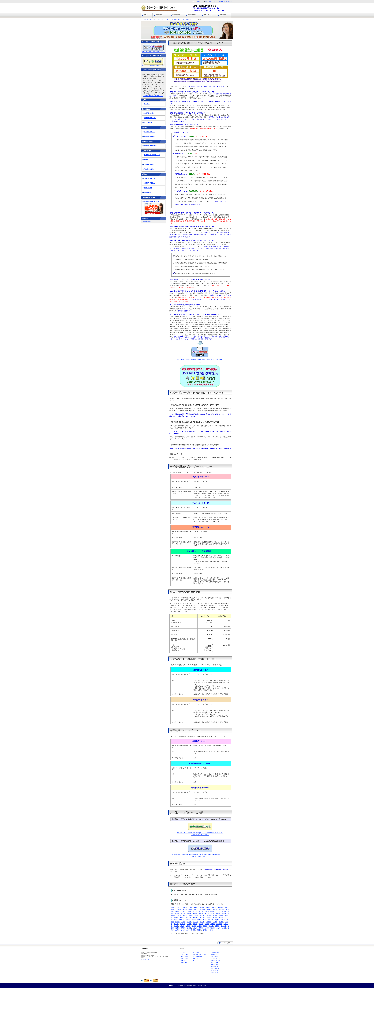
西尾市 (212, 928)
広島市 (214, 907)
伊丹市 (207, 924)
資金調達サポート (149, 132)
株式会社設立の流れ (150, 118)
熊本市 (185, 909)
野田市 (199, 930)
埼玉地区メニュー (215, 958)
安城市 (205, 926)
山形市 (188, 920)
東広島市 (219, 924)
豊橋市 (207, 913)
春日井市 (195, 918)
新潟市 (173, 909)
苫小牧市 (223, 926)
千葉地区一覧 (214, 972)
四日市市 (188, 918)
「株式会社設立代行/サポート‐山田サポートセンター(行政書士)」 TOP (161, 19)
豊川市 (194, 926)
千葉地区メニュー (215, 960)
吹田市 (190, 915)
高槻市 (185, 915)
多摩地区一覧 (214, 964)
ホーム (183, 952)
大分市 (189, 911)
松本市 (199, 920)
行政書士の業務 (149, 169)
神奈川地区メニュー (189, 19)
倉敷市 (183, 911)
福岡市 (208, 907)
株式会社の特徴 (149, 113)
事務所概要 (184, 962)
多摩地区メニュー (215, 952)
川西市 (193, 930)
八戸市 (223, 920)
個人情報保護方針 (197, 956)
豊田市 (224, 911)
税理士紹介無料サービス (151, 202)
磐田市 (189, 928)
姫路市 (209, 909)
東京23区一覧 (214, 966)
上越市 (215, 922)
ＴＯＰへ (147, 104)
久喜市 (211, 930)
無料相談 (183, 960)
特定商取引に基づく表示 (199, 954)
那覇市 (182, 918)
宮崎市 (189, 913)
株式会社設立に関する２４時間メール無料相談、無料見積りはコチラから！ (200, 359)
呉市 (204, 920)
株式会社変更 (148, 122)
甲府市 (189, 924)
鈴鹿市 (176, 924)
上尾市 (183, 922)
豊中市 (195, 913)
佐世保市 (181, 920)
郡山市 (221, 915)
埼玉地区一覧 (214, 970)
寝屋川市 (210, 920)
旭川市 (196, 915)
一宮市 (212, 913)
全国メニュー (214, 962)
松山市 (215, 909)
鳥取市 (195, 924)
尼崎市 (207, 911)
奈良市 (179, 915)
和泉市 (182, 926)
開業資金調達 (184, 956)
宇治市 (176, 926)
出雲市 (177, 928)
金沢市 (195, 911)
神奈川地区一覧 (215, 968)
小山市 (218, 928)
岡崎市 (218, 913)
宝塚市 (177, 922)
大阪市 (177, 907)
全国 (172, 907)
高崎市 (224, 913)
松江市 (202, 922)
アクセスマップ (147, 959)
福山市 (201, 911)
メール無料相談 (149, 164)
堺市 (226, 907)
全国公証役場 (148, 188)
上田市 (177, 930)
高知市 (202, 915)
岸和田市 (182, 924)
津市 (175, 920)
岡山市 (196, 909)
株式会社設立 (184, 954)
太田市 (189, 922)
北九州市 (220, 907)
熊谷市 (221, 922)
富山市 (218, 911)
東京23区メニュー (216, 954)
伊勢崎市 (208, 922)
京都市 (202, 907)
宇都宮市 (221, 909)
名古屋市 (184, 907)
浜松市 (179, 909)
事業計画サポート (149, 136)
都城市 (183, 928)
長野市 (201, 913)
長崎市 (212, 911)
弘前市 (188, 926)
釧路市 (199, 926)
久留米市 (203, 918)
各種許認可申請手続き (151, 146)
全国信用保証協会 (149, 183)
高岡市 (211, 926)
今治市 (207, 928)
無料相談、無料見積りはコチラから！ (153, 52)
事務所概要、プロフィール (152, 155)
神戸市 (196, 907)
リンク (195, 960)
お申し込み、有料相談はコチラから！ (153, 66)
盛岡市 (215, 918)
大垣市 (224, 928)
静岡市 (190, 909)
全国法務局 (147, 192)
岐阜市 (177, 913)
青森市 (209, 918)
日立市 (212, 924)
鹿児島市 (203, 909)
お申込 (146, 159)
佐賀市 (217, 920)
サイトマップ (196, 958)
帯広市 (201, 928)
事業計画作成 (184, 958)
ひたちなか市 (185, 930)
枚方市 (183, 913)
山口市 (201, 924)
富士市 (194, 920)
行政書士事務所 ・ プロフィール (153, 96)
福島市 (221, 918)
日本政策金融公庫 (149, 178)
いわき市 (208, 915)
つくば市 (195, 922)
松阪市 (195, 928)
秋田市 (176, 918)
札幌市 (190, 907)
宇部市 (217, 926)
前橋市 (215, 915)
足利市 (205, 930)
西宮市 (177, 911)
